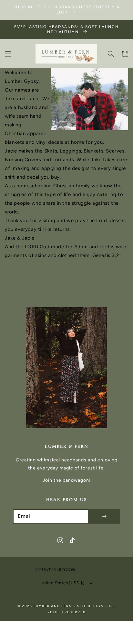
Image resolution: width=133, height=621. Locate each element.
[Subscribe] (104, 516)
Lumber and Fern (53, 606)
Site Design (90, 606)
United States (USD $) (62, 582)
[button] (8, 54)
